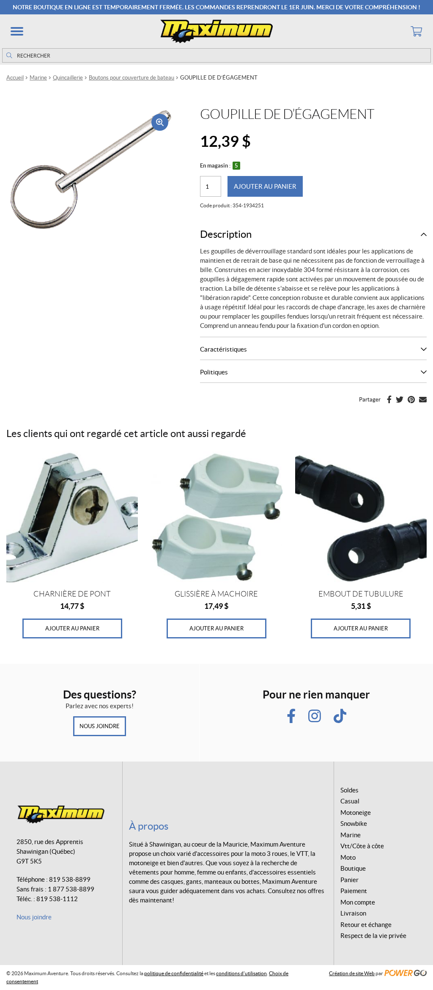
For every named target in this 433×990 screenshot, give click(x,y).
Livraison (353, 913)
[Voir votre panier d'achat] (416, 31)
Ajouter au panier (265, 186)
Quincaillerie (68, 77)
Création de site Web (352, 973)
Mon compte (357, 902)
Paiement (353, 890)
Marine (38, 77)
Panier (349, 879)
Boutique (353, 868)
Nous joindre (99, 726)
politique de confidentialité (173, 973)
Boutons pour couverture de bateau (131, 77)
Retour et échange (366, 924)
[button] (17, 31)
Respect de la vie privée (373, 935)
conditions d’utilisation (241, 973)
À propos (148, 826)
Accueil (15, 77)
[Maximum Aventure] (216, 31)
